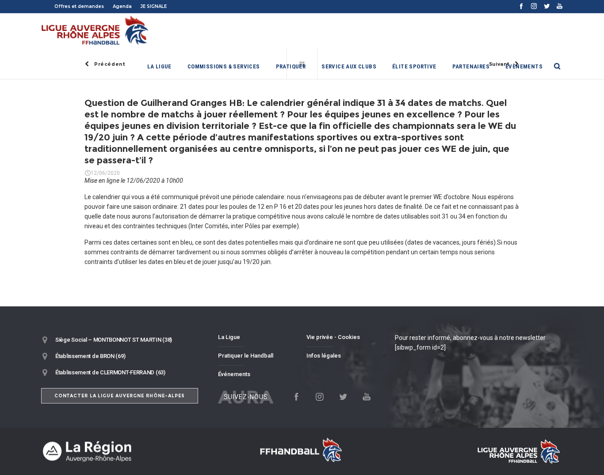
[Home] (125, 451)
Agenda (122, 6)
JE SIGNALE (154, 6)
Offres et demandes (79, 6)
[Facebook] (521, 6)
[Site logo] (95, 31)
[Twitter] (546, 6)
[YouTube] (559, 6)
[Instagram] (534, 6)
